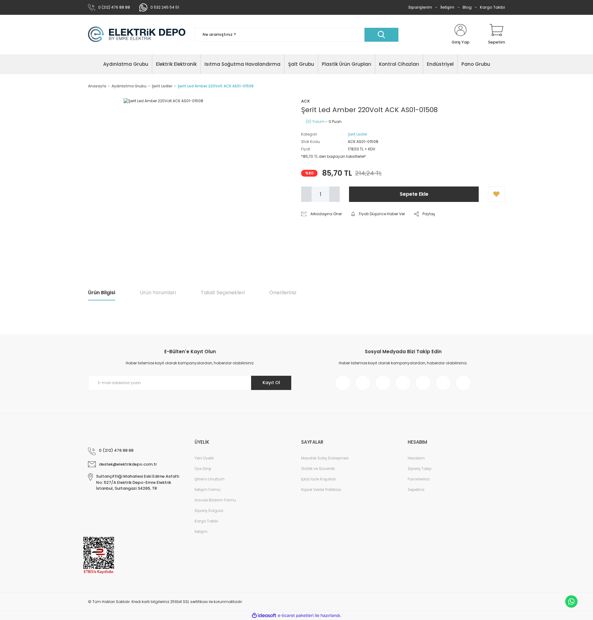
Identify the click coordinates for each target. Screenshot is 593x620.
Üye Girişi (203, 468)
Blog (467, 7)
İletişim (447, 7)
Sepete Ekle (414, 194)
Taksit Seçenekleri (223, 292)
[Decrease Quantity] (306, 194)
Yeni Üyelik (204, 458)
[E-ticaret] (296, 615)
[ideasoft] (264, 615)
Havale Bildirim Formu (215, 500)
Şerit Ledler (357, 134)
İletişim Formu (208, 489)
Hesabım (416, 458)
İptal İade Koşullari (318, 479)
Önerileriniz (282, 292)
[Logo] (136, 34)
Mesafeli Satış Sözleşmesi (325, 458)
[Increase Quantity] (334, 194)
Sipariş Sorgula (209, 510)
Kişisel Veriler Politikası (321, 489)
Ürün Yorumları (158, 292)
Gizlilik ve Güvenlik (318, 468)
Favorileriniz (419, 479)
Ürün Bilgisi (101, 292)
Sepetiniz (416, 489)
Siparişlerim (420, 7)
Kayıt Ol (271, 382)
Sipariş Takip (419, 468)
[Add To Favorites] (496, 194)
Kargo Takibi (492, 7)
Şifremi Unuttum (210, 479)
